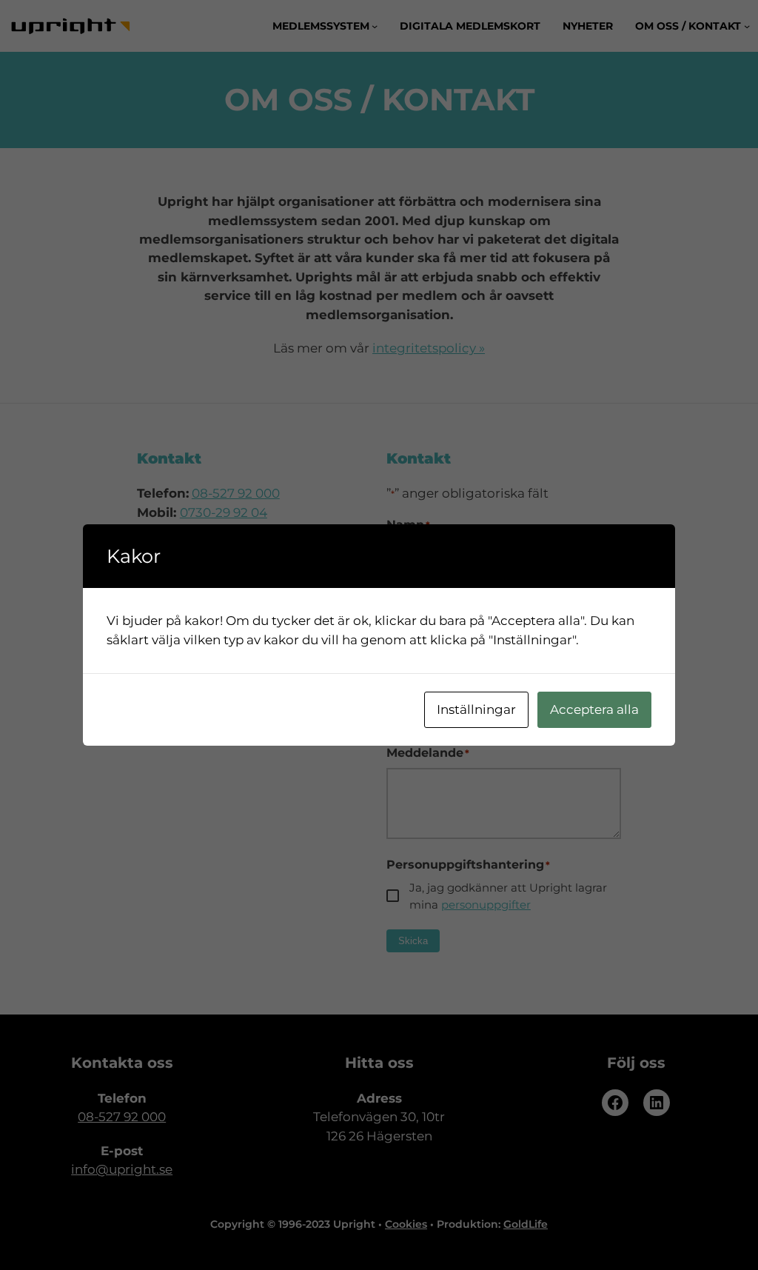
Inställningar (476, 709)
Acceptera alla (594, 709)
